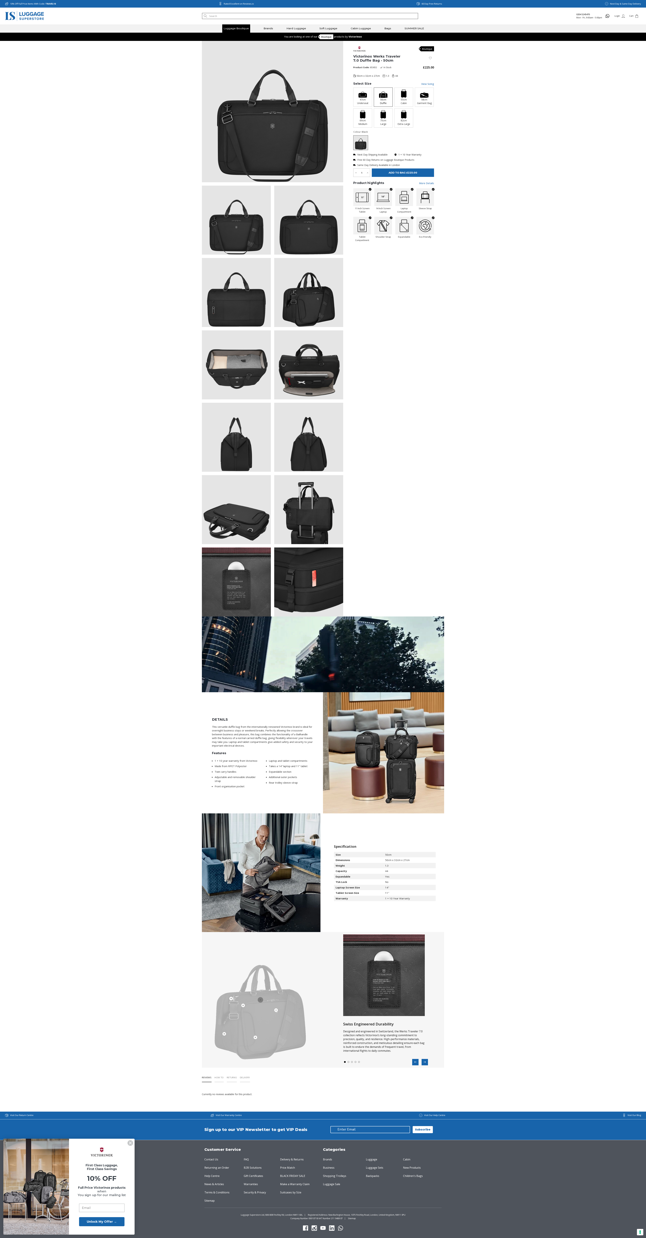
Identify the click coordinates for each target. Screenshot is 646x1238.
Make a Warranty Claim (295, 1184)
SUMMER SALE (414, 28)
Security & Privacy (255, 1192)
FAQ (246, 1159)
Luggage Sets (374, 1168)
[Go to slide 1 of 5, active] (345, 1062)
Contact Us (211, 1159)
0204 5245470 (583, 14)
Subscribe (422, 1129)
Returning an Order (216, 1168)
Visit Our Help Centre (434, 1115)
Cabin (406, 1159)
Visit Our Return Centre (21, 1115)
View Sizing (427, 83)
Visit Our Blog (634, 1115)
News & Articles (214, 1184)
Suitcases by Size (290, 1192)
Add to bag (403, 172)
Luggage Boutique (236, 28)
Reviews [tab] (207, 1077)
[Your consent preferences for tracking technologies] (640, 1232)
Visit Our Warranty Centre (229, 1115)
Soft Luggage (328, 28)
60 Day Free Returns (432, 3)
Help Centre (212, 1176)
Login (617, 15)
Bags (387, 28)
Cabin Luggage (361, 28)
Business (328, 1168)
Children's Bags (413, 1176)
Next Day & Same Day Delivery (625, 3)
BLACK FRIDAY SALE (292, 1176)
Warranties (251, 1184)
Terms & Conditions (216, 1192)
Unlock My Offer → (102, 1222)
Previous (415, 1062)
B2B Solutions (253, 1168)
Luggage (371, 1159)
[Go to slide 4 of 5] (355, 1062)
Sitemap (209, 1200)
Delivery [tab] (245, 1077)
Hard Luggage (296, 28)
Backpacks (372, 1176)
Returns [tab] (232, 1077)
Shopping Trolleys (334, 1176)
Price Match (287, 1168)
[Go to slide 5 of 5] (359, 1062)
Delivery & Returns (292, 1159)
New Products (412, 1168)
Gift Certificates (253, 1176)
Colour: (360, 131)
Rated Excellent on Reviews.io (239, 3)
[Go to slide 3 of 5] (352, 1062)
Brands (268, 28)
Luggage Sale (331, 1184)
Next (424, 1062)
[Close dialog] (130, 1143)
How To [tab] (219, 1077)
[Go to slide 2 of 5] (348, 1062)
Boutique (326, 36)
